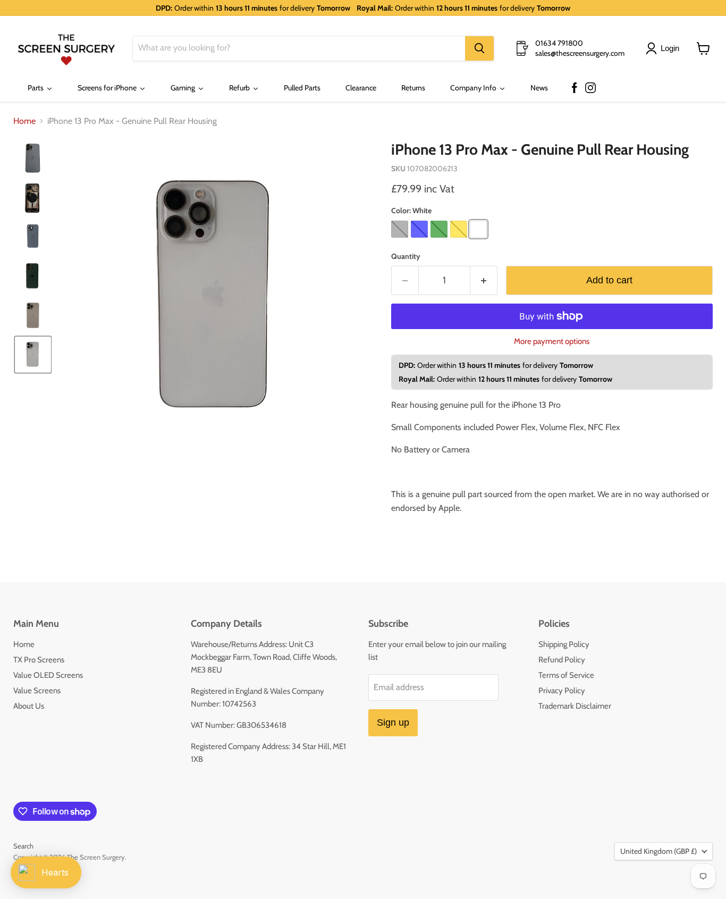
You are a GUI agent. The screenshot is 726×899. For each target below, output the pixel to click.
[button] (664, 48)
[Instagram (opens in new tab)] (590, 88)
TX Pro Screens (38, 660)
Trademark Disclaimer (574, 706)
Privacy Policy (561, 690)
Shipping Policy (563, 644)
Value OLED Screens (48, 675)
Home (24, 121)
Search (23, 846)
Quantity (405, 256)
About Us (28, 706)
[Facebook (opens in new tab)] (574, 88)
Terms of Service (566, 675)
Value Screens (37, 690)
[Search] (479, 48)
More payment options (551, 341)
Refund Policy (561, 660)
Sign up (393, 722)
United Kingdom (658, 851)
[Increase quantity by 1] (483, 280)
